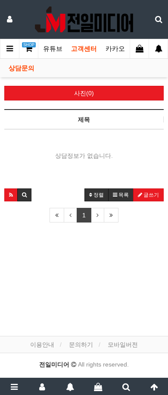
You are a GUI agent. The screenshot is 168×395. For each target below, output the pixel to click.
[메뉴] (14, 386)
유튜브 (52, 48)
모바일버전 (123, 344)
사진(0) (84, 93)
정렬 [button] (98, 195)
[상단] (154, 386)
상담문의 (21, 68)
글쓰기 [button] (150, 195)
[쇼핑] (98, 386)
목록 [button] (123, 195)
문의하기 (81, 344)
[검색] (126, 386)
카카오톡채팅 (125, 48)
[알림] (70, 386)
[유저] (42, 386)
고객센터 (84, 48)
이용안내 (42, 344)
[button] (11, 194)
